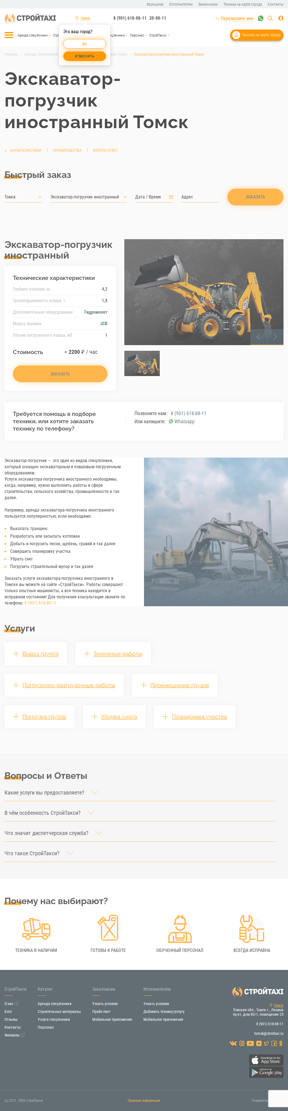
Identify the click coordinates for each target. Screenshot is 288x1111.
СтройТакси (157, 35)
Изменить (84, 56)
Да (84, 44)
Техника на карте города (261, 35)
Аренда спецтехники (33, 35)
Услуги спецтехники (110, 35)
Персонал (137, 35)
